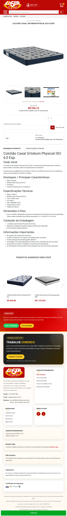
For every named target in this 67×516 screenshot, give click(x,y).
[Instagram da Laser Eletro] (38, 414)
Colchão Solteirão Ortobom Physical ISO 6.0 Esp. (19, 296)
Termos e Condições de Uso (44, 383)
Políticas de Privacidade (42, 386)
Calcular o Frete (29, 127)
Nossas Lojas (9, 419)
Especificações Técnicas (35, 148)
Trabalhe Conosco (10, 413)
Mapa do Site (9, 421)
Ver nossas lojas (27, 325)
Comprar (33, 513)
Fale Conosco (41, 374)
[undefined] (33, 56)
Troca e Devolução (41, 377)
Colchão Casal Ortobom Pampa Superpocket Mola (47, 296)
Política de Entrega (41, 380)
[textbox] (36, 12)
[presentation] (4, 285)
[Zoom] (14, 92)
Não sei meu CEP (60, 127)
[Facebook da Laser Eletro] (44, 414)
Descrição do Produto (12, 148)
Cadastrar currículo (15, 357)
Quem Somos (9, 415)
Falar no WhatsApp (11, 325)
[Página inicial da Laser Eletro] (14, 372)
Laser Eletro (42, 101)
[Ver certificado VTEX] (33, 487)
